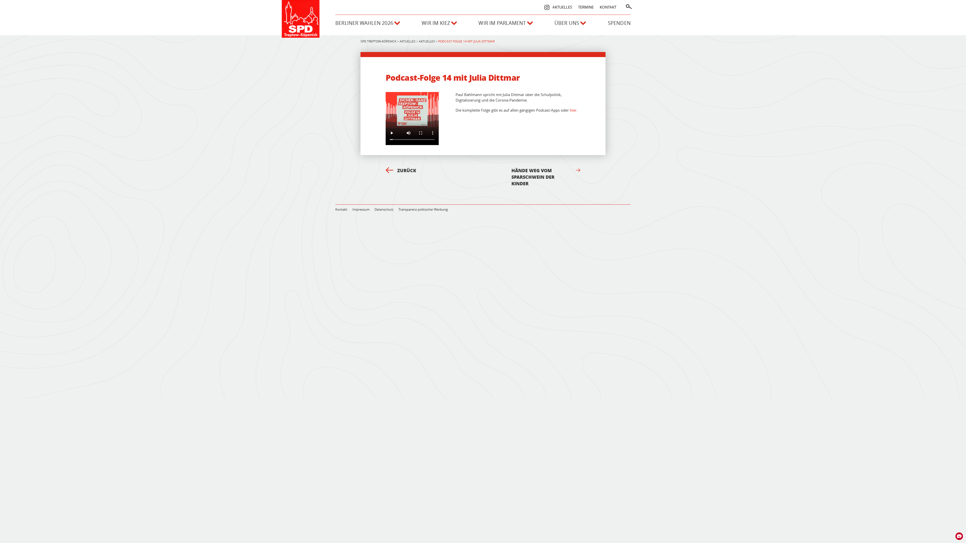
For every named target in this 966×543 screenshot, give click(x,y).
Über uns (566, 23)
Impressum (361, 209)
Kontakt (608, 7)
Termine (586, 7)
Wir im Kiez (436, 23)
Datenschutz (384, 209)
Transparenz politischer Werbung (423, 209)
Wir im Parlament (502, 23)
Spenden (619, 23)
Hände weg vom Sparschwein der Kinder (532, 177)
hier (573, 110)
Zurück (406, 170)
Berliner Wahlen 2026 (364, 23)
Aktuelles (562, 7)
